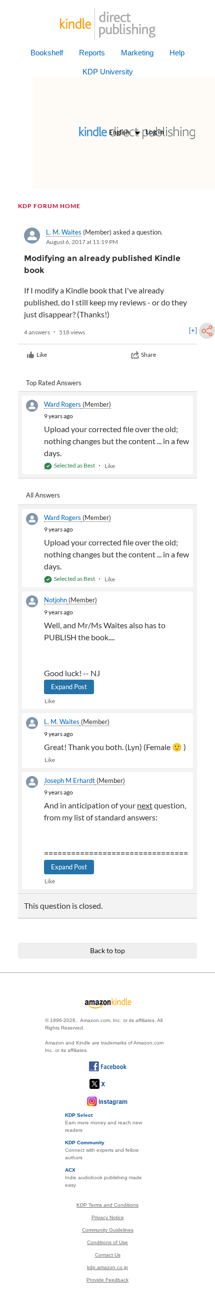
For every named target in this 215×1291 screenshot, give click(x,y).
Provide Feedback (107, 1280)
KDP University (107, 71)
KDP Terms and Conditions (107, 1205)
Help (177, 52)
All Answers (43, 495)
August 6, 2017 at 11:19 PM (82, 242)
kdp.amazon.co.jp (107, 1267)
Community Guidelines (108, 1230)
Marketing (137, 52)
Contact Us (107, 1255)
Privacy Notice (108, 1217)
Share (148, 354)
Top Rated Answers (54, 383)
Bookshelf (46, 52)
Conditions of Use (107, 1242)
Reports (92, 52)
